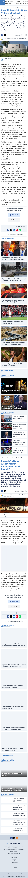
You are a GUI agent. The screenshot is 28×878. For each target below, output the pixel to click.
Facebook (15, 215)
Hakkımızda (14, 857)
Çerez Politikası (14, 862)
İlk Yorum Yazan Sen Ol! (15, 235)
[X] (14, 838)
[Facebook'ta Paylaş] (2, 35)
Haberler (3, 7)
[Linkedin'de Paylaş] (14, 230)
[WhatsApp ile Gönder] (20, 230)
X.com (15, 220)
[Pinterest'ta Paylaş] (17, 230)
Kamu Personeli (7, 59)
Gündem (8, 7)
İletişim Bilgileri (14, 868)
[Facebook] (11, 838)
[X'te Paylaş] (5, 35)
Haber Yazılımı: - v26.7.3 (14, 876)
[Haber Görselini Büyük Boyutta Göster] (14, 49)
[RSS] (17, 838)
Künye (14, 860)
